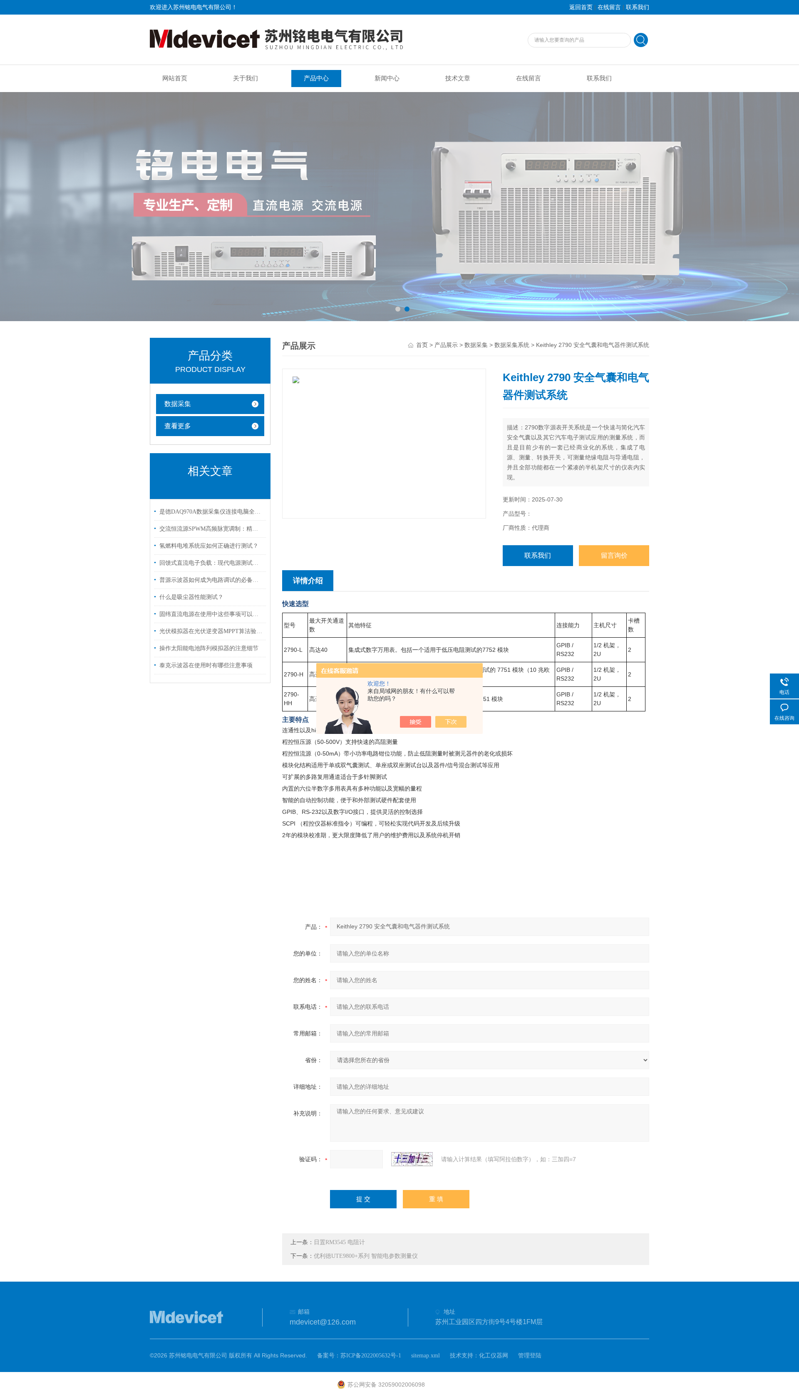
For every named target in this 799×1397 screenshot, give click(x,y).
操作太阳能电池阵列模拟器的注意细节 (208, 648)
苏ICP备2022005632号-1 (370, 1355)
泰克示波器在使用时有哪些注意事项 (206, 665)
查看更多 (177, 425)
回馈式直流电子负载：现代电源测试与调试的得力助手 (211, 563)
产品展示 (446, 345)
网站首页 (174, 78)
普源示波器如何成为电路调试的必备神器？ (211, 580)
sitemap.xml (425, 1355)
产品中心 (316, 78)
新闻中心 (387, 78)
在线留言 (609, 7)
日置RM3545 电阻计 (339, 1242)
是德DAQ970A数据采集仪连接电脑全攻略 (211, 512)
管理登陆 (529, 1355)
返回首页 (581, 7)
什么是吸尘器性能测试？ (191, 597)
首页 (422, 345)
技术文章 (457, 78)
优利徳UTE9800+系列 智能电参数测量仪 (366, 1256)
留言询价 (614, 555)
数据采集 (177, 403)
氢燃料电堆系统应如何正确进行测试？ (208, 546)
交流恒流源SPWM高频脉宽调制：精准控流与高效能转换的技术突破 (211, 529)
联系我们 (637, 7)
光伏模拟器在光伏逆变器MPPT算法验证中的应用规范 (211, 631)
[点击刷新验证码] (412, 1159)
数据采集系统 (511, 345)
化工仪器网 (493, 1355)
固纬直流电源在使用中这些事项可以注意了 (211, 614)
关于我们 (245, 78)
